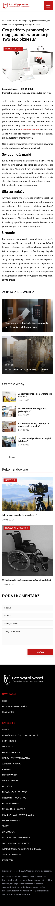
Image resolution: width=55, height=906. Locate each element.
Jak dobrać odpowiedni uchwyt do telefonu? (35, 439)
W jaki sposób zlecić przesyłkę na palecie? (26, 369)
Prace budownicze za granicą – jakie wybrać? (33, 410)
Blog (4, 701)
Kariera (6, 769)
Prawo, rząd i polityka (14, 792)
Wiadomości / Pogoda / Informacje (21, 849)
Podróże (7, 786)
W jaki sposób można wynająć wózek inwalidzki (26, 580)
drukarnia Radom (30, 129)
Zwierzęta (7, 860)
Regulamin (8, 712)
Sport (5, 826)
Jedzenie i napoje (11, 763)
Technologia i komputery (16, 843)
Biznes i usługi (13, 49)
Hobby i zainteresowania (16, 758)
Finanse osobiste (11, 752)
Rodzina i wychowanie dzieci (18, 815)
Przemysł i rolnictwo (14, 798)
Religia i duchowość (13, 809)
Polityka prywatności (14, 706)
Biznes (5, 729)
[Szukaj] (5, 457)
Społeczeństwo (11, 820)
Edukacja (7, 746)
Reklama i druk (10, 803)
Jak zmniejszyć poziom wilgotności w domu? (35, 395)
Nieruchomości (10, 780)
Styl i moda (8, 832)
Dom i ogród (9, 741)
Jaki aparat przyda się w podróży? (19, 515)
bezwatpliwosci (10, 88)
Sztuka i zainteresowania (16, 837)
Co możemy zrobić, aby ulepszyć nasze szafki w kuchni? (34, 424)
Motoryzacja (9, 775)
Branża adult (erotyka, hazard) (20, 735)
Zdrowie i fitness (11, 854)
